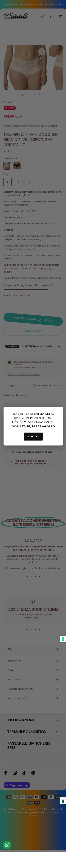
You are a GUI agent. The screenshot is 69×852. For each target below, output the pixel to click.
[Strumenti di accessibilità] (63, 800)
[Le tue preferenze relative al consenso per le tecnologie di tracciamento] (63, 639)
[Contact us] (7, 845)
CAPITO (33, 436)
